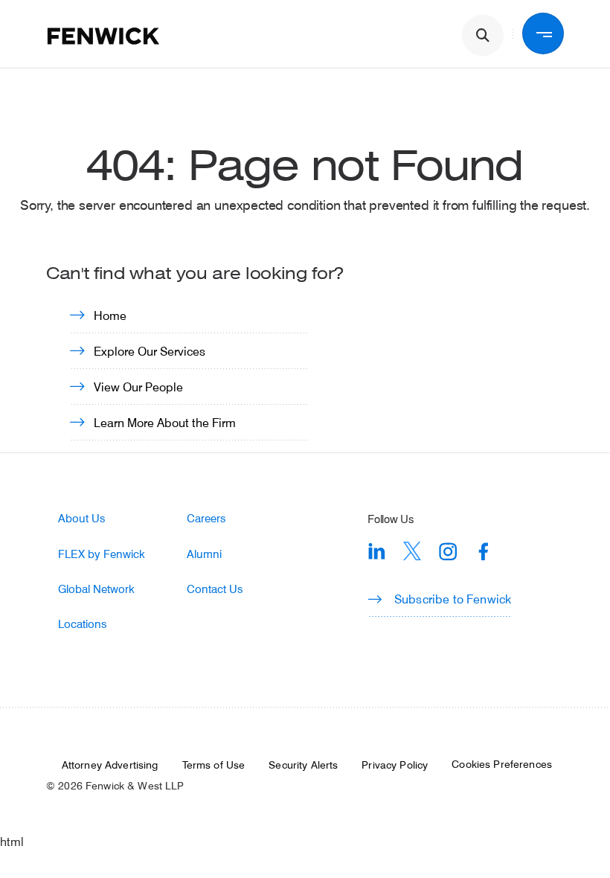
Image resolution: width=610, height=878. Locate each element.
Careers (206, 518)
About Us (81, 518)
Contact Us (215, 589)
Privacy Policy (395, 765)
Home (110, 315)
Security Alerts (303, 765)
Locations (82, 624)
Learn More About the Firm (165, 422)
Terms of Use (213, 765)
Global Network (96, 589)
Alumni (204, 554)
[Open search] (483, 36)
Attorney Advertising (110, 765)
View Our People (138, 386)
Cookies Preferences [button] (502, 764)
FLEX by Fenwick (101, 554)
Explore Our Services (149, 351)
